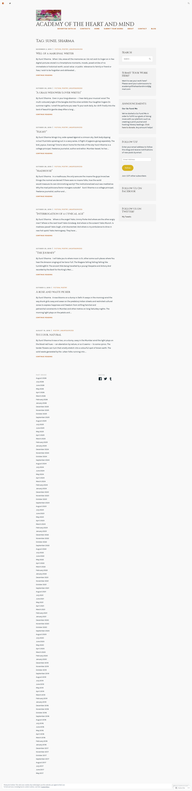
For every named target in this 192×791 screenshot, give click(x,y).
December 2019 (42, 663)
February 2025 (42, 442)
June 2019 (40, 684)
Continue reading (44, 75)
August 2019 (41, 677)
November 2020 (42, 624)
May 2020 (40, 645)
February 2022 (42, 570)
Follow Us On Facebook (132, 190)
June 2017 (40, 770)
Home (97, 29)
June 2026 (40, 385)
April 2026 (40, 392)
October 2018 (41, 713)
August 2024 (41, 464)
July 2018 (40, 723)
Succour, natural (48, 335)
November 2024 (42, 453)
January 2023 (41, 531)
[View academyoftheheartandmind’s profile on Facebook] (100, 379)
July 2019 (39, 681)
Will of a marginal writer (55, 53)
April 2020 (40, 649)
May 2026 (40, 389)
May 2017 (39, 773)
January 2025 (41, 446)
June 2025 (40, 428)
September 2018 (42, 716)
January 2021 (41, 616)
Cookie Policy (45, 787)
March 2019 (40, 695)
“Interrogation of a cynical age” (60, 214)
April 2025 (40, 435)
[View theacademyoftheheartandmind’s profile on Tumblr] (111, 379)
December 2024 (42, 449)
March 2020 (41, 652)
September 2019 (42, 673)
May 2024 (40, 474)
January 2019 (41, 702)
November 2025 (42, 410)
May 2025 (40, 431)
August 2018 (41, 720)
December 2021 (42, 577)
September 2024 (42, 460)
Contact (142, 29)
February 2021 (41, 613)
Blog (153, 29)
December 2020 (42, 620)
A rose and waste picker (53, 292)
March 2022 (41, 567)
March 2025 (41, 439)
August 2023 (41, 506)
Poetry (65, 49)
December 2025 (42, 407)
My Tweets (126, 216)
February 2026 (42, 399)
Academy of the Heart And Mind (85, 24)
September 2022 (42, 545)
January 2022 (41, 574)
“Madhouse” (44, 171)
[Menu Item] (10, 3)
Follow (128, 168)
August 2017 (41, 762)
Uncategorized (76, 49)
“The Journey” (45, 253)
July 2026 (40, 382)
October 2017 (41, 755)
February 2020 (42, 656)
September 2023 (42, 503)
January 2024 (41, 488)
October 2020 (41, 627)
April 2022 (40, 563)
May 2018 (40, 730)
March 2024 (41, 481)
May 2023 (40, 517)
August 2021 (41, 592)
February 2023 (42, 528)
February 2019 (41, 698)
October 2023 (41, 499)
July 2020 (40, 638)
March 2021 (40, 609)
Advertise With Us (66, 29)
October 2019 (41, 670)
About (130, 29)
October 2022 (41, 542)
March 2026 (41, 396)
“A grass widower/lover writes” (58, 92)
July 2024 (40, 467)
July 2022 (40, 553)
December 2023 (42, 492)
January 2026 (41, 403)
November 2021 (42, 581)
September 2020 (43, 631)
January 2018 (41, 745)
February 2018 (41, 741)
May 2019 (39, 688)
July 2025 (40, 424)
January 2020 (41, 659)
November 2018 (42, 709)
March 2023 (41, 524)
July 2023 (40, 510)
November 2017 (42, 752)
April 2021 (40, 606)
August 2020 (41, 634)
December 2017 (42, 748)
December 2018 (42, 705)
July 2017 (39, 766)
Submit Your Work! (113, 29)
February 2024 (42, 485)
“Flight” (41, 132)
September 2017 (42, 759)
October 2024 (41, 456)
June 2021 (40, 599)
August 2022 (41, 549)
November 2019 (42, 666)
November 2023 (42, 496)
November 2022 (42, 538)
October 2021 (41, 584)
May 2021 (39, 602)
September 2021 (42, 588)
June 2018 (40, 727)
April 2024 (40, 478)
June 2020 (40, 641)
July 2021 (39, 595)
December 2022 (42, 535)
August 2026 (41, 378)
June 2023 (40, 513)
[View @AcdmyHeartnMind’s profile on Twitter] (106, 379)
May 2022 (40, 560)
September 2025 (42, 417)
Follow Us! (129, 142)
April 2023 (40, 520)
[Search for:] (188, 3)
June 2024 (40, 471)
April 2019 (40, 691)
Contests (85, 29)
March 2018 (40, 737)
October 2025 (41, 414)
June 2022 (40, 556)
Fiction (58, 49)
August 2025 (41, 421)
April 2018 (40, 734)
